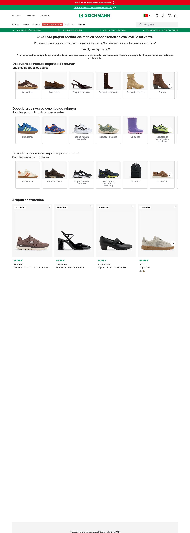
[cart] (176, 15)
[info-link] (113, 2)
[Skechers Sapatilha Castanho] (32, 243)
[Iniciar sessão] (163, 15)
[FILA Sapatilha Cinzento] (158, 243)
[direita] (173, 243)
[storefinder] (157, 15)
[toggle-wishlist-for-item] (49, 206)
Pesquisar (149, 24)
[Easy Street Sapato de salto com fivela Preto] (116, 243)
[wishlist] (169, 15)
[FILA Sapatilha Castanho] (144, 271)
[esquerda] (170, 85)
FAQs (123, 55)
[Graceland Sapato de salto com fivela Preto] (74, 243)
